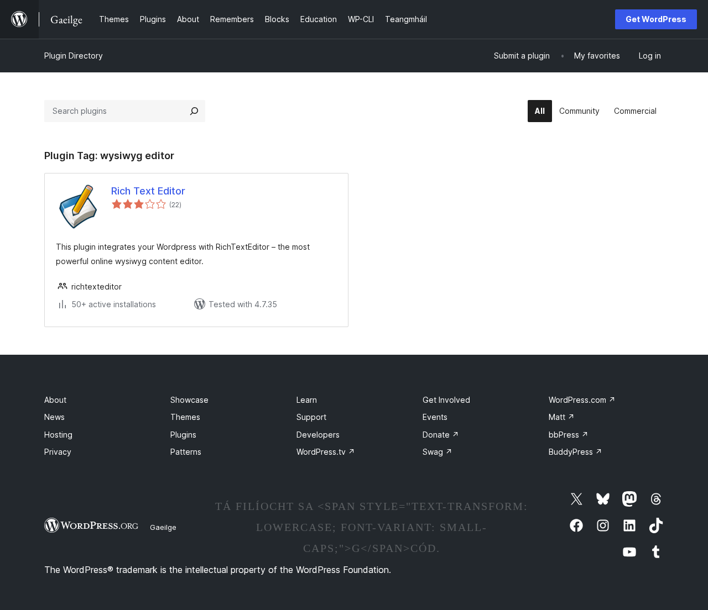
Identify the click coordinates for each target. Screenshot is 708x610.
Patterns (185, 451)
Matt (562, 417)
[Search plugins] (194, 111)
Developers (318, 434)
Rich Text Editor (148, 191)
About (55, 399)
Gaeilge (163, 527)
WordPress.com (582, 399)
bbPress (569, 434)
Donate (441, 434)
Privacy (57, 451)
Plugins (183, 434)
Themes (185, 417)
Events (435, 417)
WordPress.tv (325, 451)
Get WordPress (656, 19)
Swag (437, 451)
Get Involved (446, 399)
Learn (306, 399)
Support (311, 417)
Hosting (58, 434)
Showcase (189, 399)
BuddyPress (575, 451)
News (54, 417)
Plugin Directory (73, 55)
